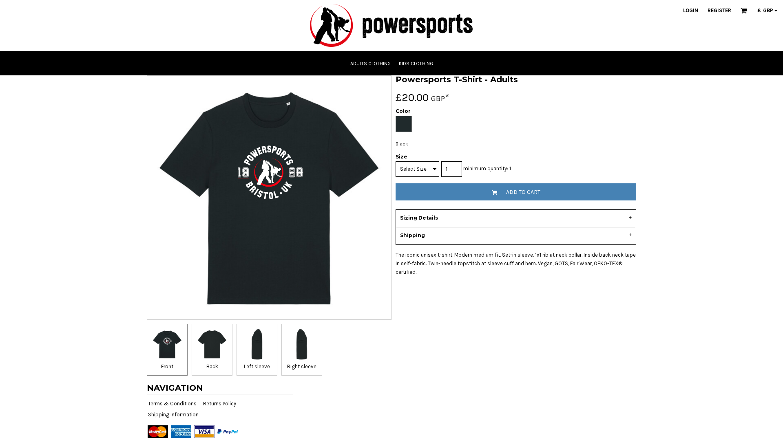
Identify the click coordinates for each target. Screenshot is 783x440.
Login (690, 10)
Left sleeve (257, 366)
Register (719, 10)
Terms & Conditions (172, 403)
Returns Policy (219, 403)
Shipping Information (173, 414)
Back (212, 366)
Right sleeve (301, 366)
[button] (744, 10)
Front (167, 366)
